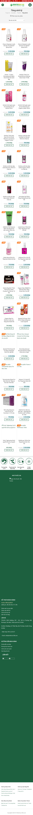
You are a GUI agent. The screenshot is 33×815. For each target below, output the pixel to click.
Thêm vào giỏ (9, 53)
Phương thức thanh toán (6, 646)
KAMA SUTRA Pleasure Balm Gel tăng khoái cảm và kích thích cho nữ (9, 229)
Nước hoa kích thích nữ (23, 803)
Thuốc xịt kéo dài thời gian (6, 793)
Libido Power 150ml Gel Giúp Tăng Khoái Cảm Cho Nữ (24, 228)
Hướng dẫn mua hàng (6, 644)
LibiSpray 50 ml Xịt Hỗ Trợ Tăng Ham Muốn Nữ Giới (24, 259)
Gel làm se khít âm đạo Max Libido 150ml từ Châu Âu (9, 198)
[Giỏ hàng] (30, 5)
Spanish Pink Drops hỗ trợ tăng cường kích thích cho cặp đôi (9, 350)
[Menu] (2, 5)
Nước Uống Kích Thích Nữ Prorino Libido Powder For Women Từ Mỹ (9, 290)
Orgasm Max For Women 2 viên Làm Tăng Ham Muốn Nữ (9, 320)
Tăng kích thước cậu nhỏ (6, 791)
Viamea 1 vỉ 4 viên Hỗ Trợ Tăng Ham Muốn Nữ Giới (24, 381)
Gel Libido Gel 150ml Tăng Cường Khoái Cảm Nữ (24, 198)
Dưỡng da (29, 789)
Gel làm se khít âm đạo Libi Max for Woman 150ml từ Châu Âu (24, 137)
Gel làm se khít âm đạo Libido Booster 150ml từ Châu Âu (9, 167)
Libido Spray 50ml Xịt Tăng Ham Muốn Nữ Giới (9, 258)
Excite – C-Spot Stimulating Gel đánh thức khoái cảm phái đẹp (8, 77)
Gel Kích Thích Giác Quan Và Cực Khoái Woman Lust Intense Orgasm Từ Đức (9, 138)
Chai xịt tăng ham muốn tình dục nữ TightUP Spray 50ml (24, 45)
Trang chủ (7, 12)
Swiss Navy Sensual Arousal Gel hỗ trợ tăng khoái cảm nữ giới (24, 350)
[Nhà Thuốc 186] (17, 5)
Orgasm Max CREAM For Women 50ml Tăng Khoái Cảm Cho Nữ (24, 289)
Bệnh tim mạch (4, 803)
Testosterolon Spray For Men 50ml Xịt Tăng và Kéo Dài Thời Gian (9, 381)
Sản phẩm (13, 12)
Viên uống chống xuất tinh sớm (7, 789)
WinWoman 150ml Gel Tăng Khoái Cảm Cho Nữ (24, 442)
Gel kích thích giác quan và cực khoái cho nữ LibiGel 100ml (9, 106)
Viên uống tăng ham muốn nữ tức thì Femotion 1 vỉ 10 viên (9, 411)
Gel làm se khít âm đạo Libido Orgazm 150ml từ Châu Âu (24, 167)
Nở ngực (24, 789)
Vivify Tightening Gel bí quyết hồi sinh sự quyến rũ (9, 442)
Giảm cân (20, 789)
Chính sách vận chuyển (6, 648)
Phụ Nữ (19, 12)
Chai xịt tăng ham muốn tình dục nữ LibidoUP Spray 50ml (9, 45)
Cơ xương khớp (12, 803)
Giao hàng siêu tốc (5, 651)
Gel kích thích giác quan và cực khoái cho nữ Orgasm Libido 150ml (24, 106)
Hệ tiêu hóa (4, 805)
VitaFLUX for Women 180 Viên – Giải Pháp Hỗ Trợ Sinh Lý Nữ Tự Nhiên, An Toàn (24, 412)
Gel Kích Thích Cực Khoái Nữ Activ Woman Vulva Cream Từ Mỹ (24, 76)
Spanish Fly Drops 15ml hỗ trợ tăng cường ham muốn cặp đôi (24, 320)
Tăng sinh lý (20, 791)
